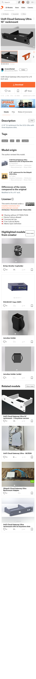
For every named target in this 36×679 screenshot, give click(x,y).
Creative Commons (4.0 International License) (16, 208)
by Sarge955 (13, 163)
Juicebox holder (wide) (12, 374)
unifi (12, 141)
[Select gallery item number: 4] (19, 297)
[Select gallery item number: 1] (16, 261)
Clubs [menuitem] (23, 7)
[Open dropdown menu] (34, 18)
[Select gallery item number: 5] (21, 297)
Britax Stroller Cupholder (13, 266)
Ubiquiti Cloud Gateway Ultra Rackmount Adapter (14, 489)
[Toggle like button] (4, 269)
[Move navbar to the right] (34, 7)
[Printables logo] (2, 7)
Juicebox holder (9, 338)
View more (30, 233)
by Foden (12, 176)
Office (24, 14)
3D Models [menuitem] (9, 7)
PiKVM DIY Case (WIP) (12, 302)
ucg (18, 141)
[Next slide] (33, 57)
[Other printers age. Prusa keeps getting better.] (18, 103)
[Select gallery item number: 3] (19, 261)
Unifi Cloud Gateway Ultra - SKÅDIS (17, 453)
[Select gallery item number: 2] (16, 297)
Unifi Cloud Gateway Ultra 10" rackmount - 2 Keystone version (16, 417)
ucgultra (25, 141)
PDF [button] (32, 120)
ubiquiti (4, 141)
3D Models (6, 14)
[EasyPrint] (19, 2)
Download (19, 85)
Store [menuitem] (17, 7)
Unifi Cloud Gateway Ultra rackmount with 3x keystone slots (16, 525)
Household (15, 14)
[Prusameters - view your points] (23, 2)
